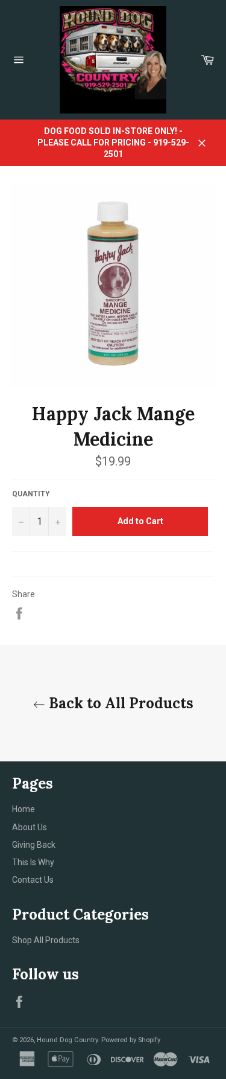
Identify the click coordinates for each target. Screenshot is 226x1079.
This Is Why (33, 862)
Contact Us (33, 880)
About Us (29, 827)
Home (23, 809)
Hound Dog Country (67, 1040)
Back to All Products (119, 703)
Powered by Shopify (130, 1040)
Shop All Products (46, 940)
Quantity (31, 494)
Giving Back (33, 845)
